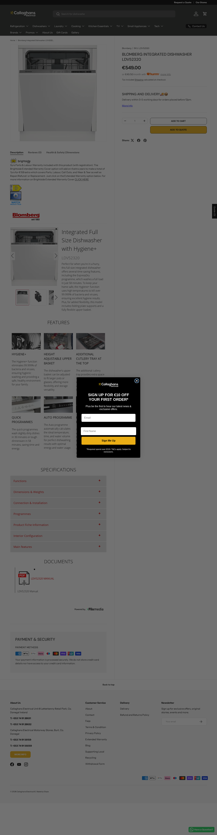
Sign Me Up (108, 440)
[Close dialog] (137, 381)
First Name (87, 424)
